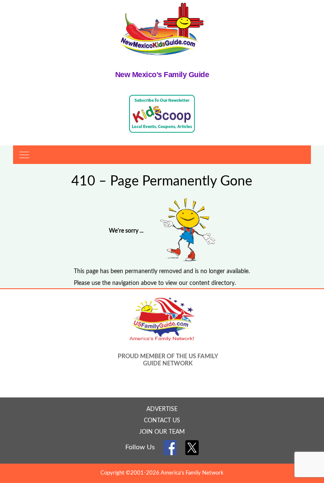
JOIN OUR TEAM (162, 432)
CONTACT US (162, 421)
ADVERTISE (162, 409)
